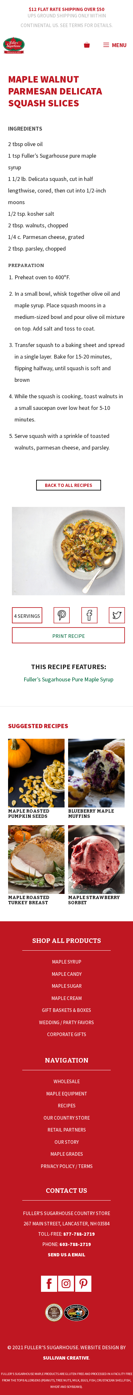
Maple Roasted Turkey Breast (28, 900)
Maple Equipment (66, 1094)
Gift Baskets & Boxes (66, 1010)
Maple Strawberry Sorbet (94, 900)
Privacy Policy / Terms (67, 1166)
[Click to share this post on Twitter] (117, 621)
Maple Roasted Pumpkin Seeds (28, 813)
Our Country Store (67, 1118)
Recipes (67, 1106)
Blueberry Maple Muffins (91, 813)
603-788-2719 (75, 1244)
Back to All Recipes (68, 485)
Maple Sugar (67, 986)
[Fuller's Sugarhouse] (14, 45)
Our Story (67, 1142)
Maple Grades (66, 1154)
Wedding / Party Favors (66, 1022)
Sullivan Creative (66, 1357)
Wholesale (67, 1081)
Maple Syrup (66, 962)
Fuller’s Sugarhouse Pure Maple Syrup (68, 679)
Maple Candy (67, 974)
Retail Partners (66, 1130)
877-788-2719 (79, 1234)
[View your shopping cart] (87, 45)
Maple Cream (66, 998)
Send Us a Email (66, 1255)
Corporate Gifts (66, 1034)
